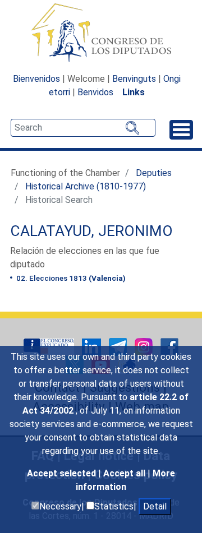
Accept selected (62, 473)
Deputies (154, 173)
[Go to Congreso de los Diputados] (101, 32)
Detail (155, 506)
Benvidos (95, 92)
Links (133, 92)
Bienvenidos (36, 78)
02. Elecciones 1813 (70, 278)
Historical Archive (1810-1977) (85, 186)
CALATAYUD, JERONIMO (91, 231)
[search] (83, 128)
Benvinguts (134, 78)
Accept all (125, 473)
